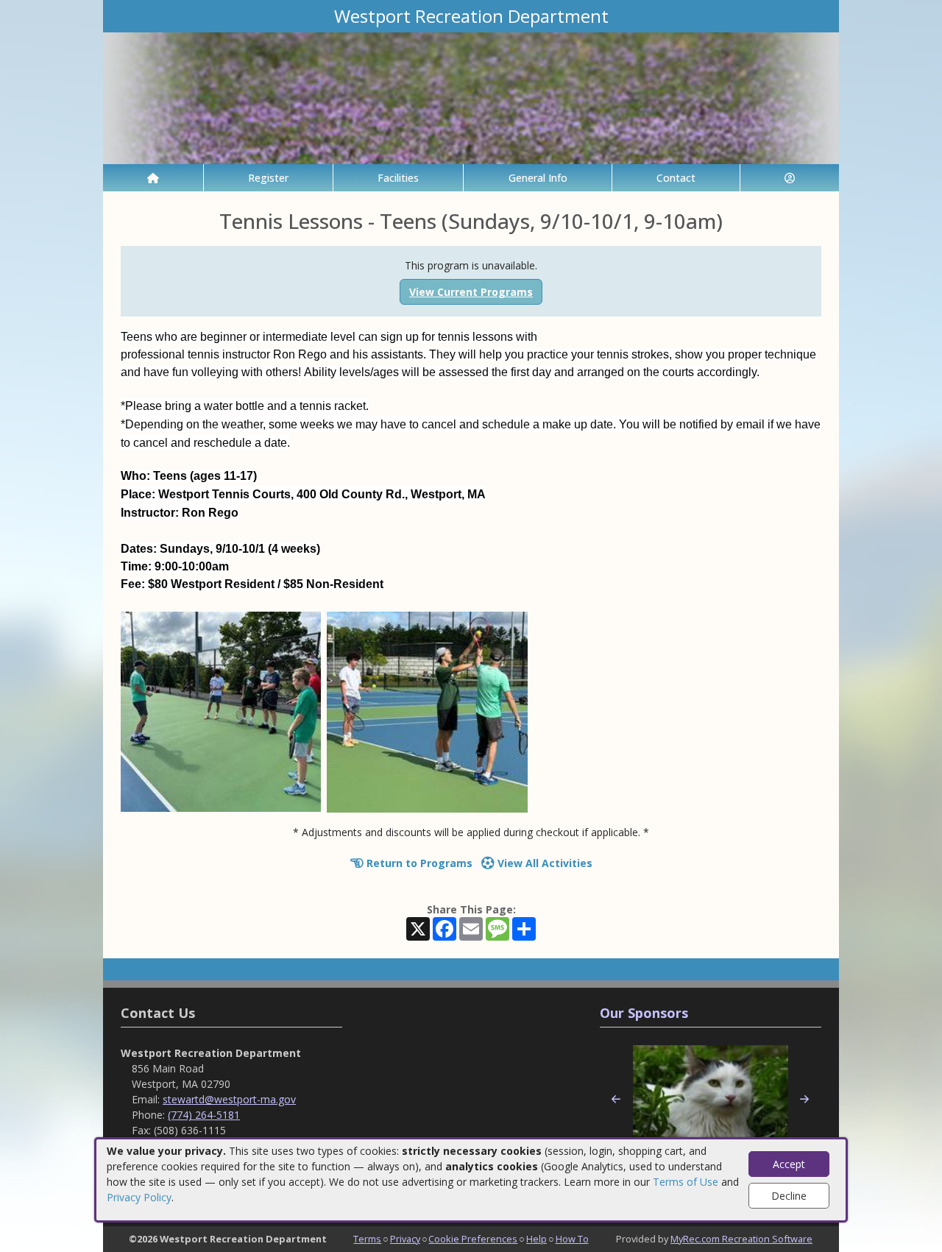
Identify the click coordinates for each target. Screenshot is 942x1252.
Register (268, 178)
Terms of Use (685, 1182)
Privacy (405, 1238)
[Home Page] (153, 177)
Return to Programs (418, 863)
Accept (789, 1164)
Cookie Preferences (472, 1238)
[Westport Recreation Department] (471, 97)
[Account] (789, 177)
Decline (789, 1196)
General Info (538, 178)
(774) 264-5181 (204, 1115)
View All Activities (543, 863)
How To (572, 1238)
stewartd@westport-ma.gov (229, 1099)
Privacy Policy (139, 1197)
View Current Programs (471, 292)
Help (536, 1238)
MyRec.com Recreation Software (741, 1238)
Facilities (398, 178)
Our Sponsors (644, 1013)
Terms (367, 1238)
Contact (675, 178)
